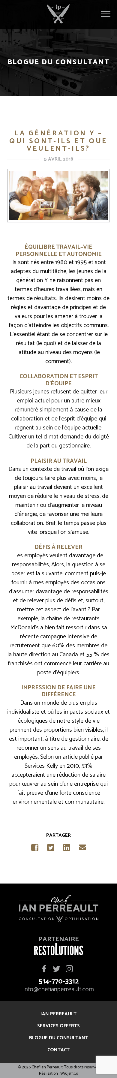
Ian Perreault (58, 1014)
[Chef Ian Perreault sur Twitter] (56, 969)
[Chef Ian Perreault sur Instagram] (69, 969)
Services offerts (58, 1026)
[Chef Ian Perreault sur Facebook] (43, 969)
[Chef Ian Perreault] (58, 910)
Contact (58, 1050)
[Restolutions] (58, 953)
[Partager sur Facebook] (34, 849)
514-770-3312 (59, 981)
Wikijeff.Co (69, 1073)
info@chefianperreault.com (58, 989)
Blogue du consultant (58, 1038)
